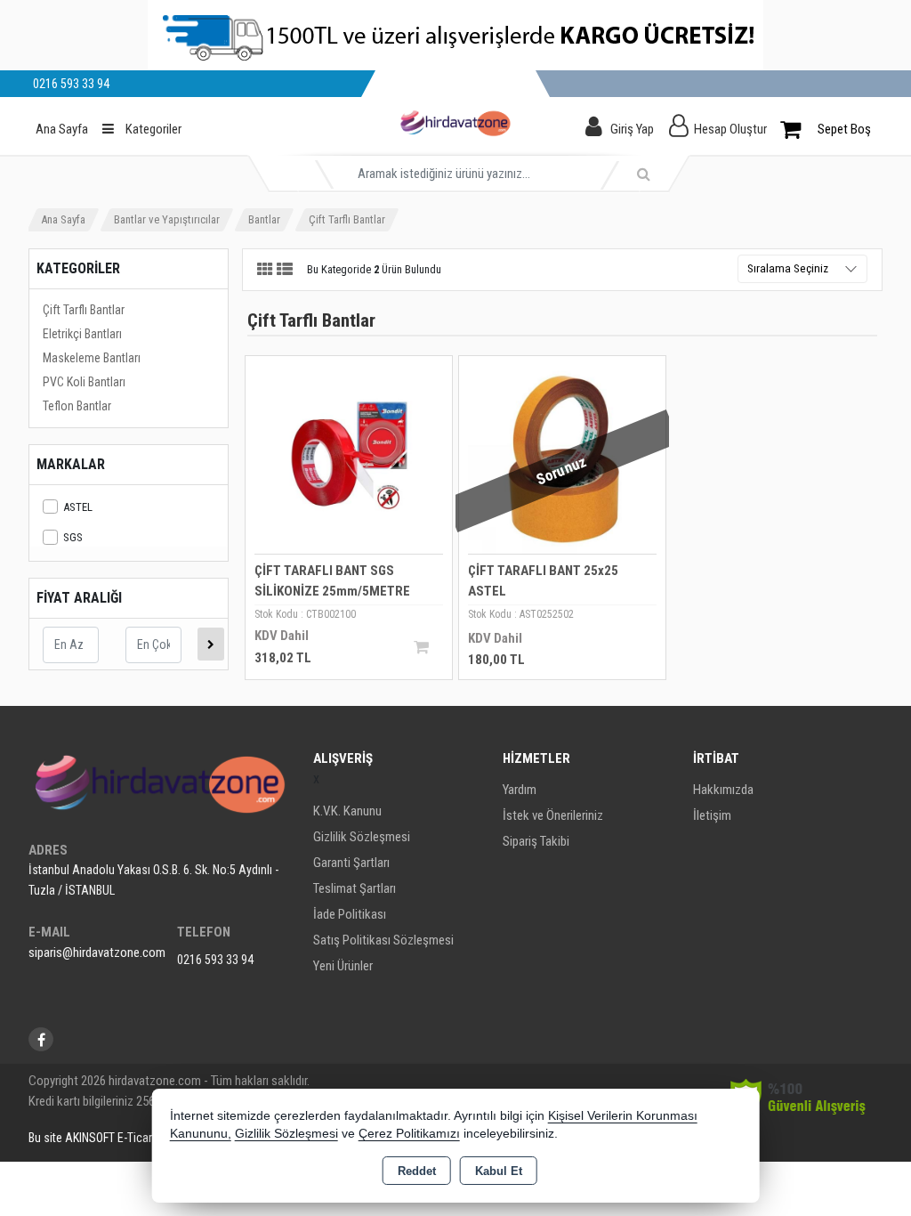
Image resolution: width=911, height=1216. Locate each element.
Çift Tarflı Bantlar (84, 310)
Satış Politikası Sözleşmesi (383, 940)
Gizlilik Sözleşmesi (361, 837)
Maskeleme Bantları (92, 358)
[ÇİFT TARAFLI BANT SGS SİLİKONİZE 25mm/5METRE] (348, 458)
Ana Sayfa (62, 129)
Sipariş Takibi (536, 841)
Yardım (519, 790)
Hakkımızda (723, 790)
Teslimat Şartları (354, 888)
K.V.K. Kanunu (347, 811)
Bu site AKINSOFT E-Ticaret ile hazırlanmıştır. (138, 1138)
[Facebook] (40, 1039)
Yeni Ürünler (343, 966)
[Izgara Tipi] (265, 270)
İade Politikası (349, 914)
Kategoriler (152, 129)
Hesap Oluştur (730, 129)
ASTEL (78, 507)
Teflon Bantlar (77, 406)
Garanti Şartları (351, 863)
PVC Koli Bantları (84, 382)
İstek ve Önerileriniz (553, 815)
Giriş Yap (632, 129)
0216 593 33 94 (215, 960)
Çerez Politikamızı (409, 1133)
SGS (73, 537)
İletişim (712, 815)
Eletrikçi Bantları (82, 334)
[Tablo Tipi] (285, 270)
